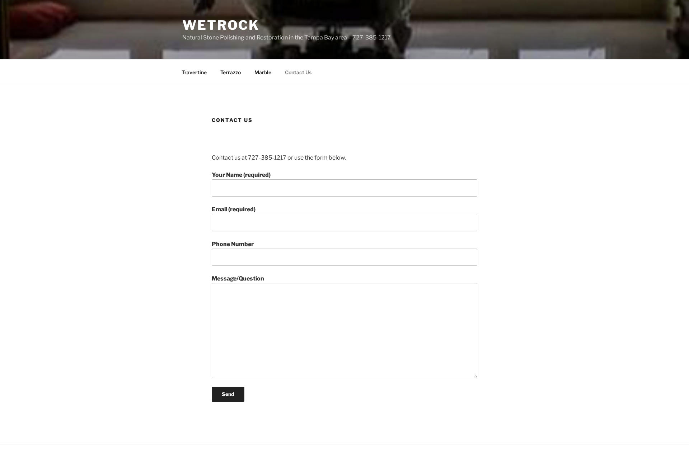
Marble (262, 72)
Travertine (194, 72)
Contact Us (298, 72)
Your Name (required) (241, 174)
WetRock (220, 25)
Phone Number (233, 244)
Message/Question (238, 278)
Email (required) (234, 209)
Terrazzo (230, 72)
